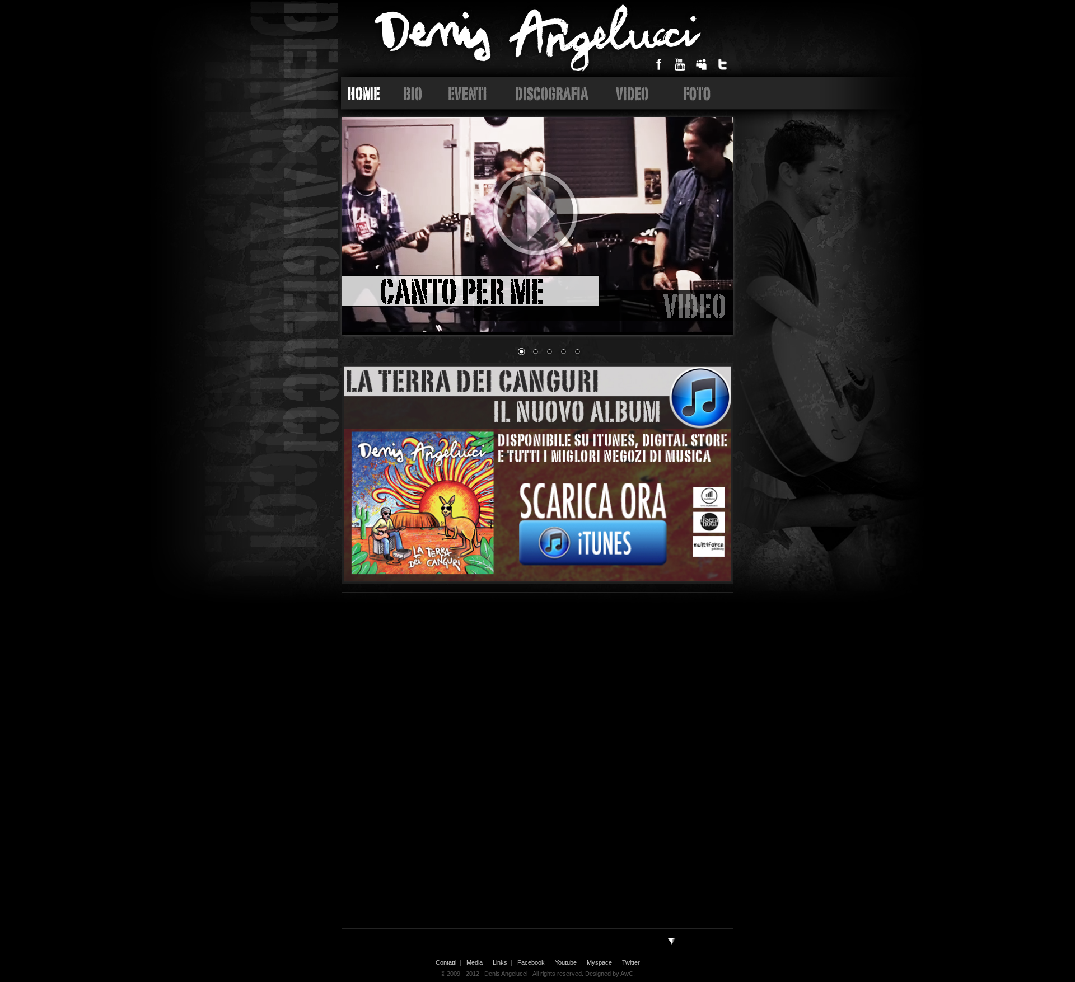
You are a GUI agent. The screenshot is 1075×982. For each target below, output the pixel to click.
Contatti (446, 962)
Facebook (531, 962)
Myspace (599, 962)
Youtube (566, 962)
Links (500, 962)
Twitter (631, 962)
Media (474, 962)
